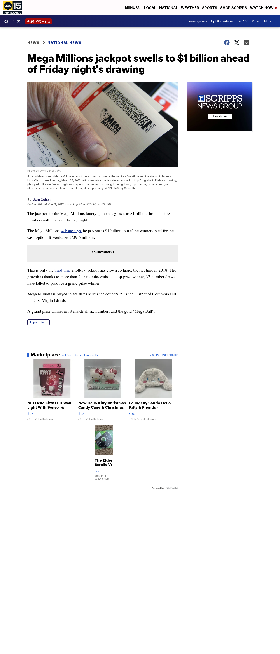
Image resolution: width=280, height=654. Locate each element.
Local (150, 7)
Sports (209, 7)
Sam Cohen (42, 199)
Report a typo (38, 322)
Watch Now (262, 7)
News (33, 42)
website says (71, 230)
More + (269, 21)
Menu (130, 7)
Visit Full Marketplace (164, 354)
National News (64, 42)
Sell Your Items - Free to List (81, 355)
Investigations (198, 21)
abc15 (7, 21)
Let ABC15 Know (248, 21)
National (168, 7)
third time (62, 270)
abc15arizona (13, 21)
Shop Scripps (233, 7)
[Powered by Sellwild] (172, 488)
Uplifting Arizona (222, 21)
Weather (190, 7)
